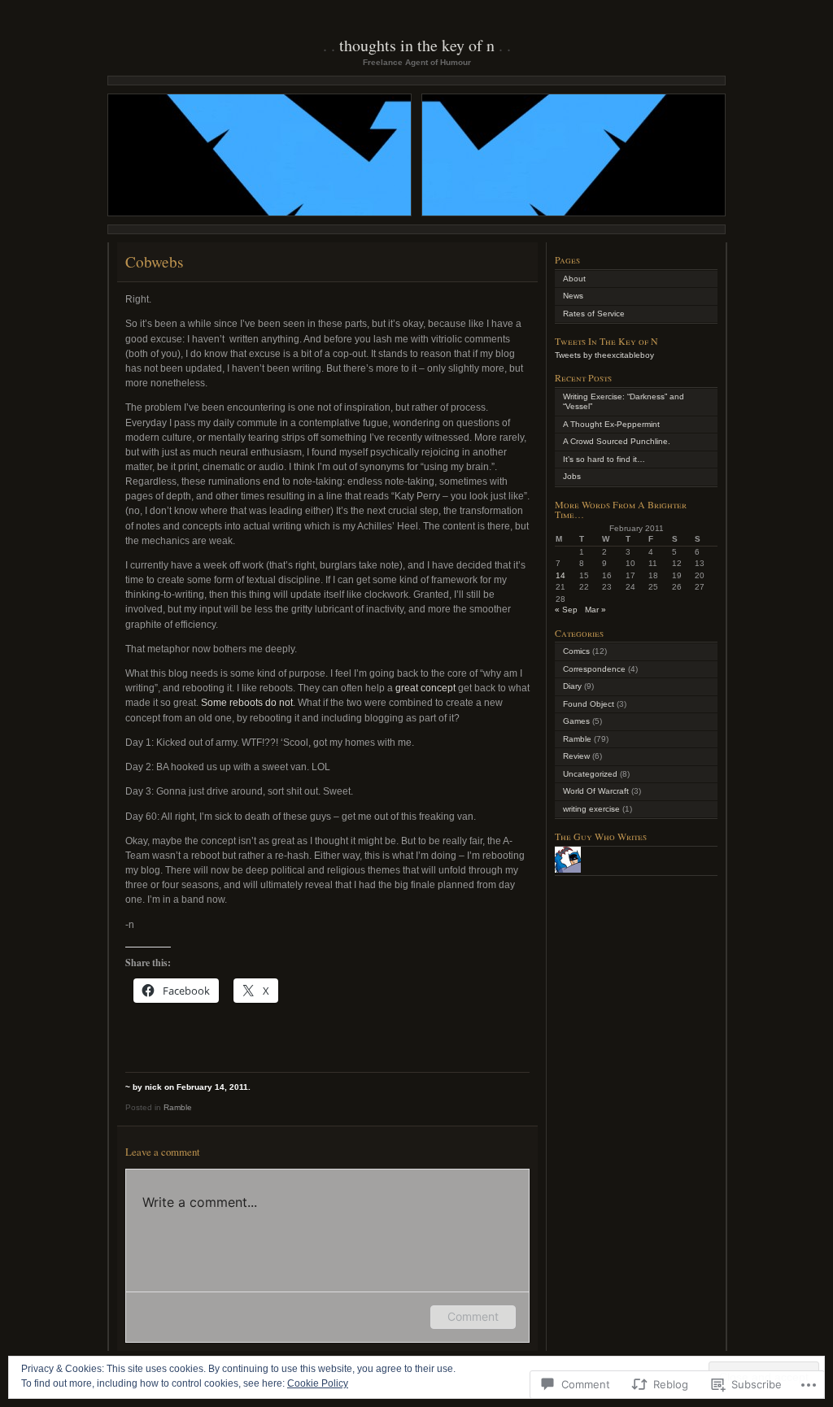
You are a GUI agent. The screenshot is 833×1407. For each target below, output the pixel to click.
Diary (572, 686)
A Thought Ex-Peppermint (611, 424)
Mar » (595, 609)
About (574, 278)
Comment (473, 1316)
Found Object (588, 703)
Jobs (572, 476)
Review (576, 755)
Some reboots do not (247, 702)
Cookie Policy (317, 1383)
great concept (425, 688)
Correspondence (594, 668)
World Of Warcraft (596, 790)
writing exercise (591, 808)
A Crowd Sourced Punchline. (616, 441)
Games (576, 721)
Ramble (178, 1107)
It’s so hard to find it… (604, 459)
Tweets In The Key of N (606, 340)
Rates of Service (594, 313)
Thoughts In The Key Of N (417, 45)
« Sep (566, 609)
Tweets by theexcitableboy (604, 355)
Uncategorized (590, 773)
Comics (576, 651)
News (573, 295)
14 (560, 575)
